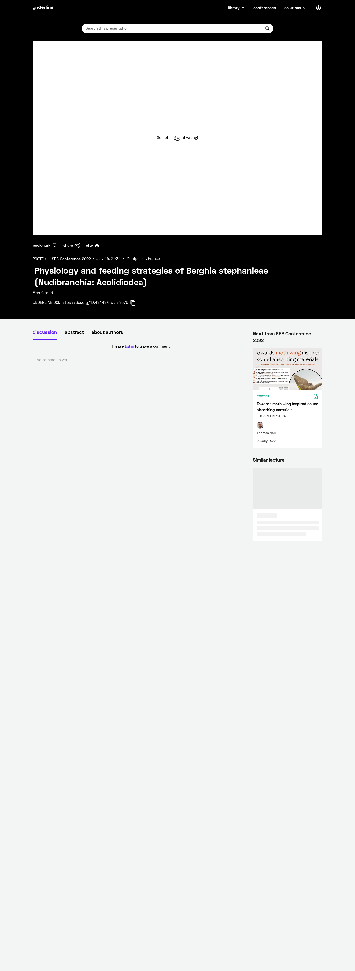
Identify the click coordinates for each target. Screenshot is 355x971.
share (68, 245)
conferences (264, 7)
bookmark (41, 245)
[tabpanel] (141, 353)
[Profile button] (318, 8)
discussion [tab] (45, 332)
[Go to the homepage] (43, 7)
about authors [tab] (107, 332)
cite (89, 245)
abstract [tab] (74, 332)
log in (129, 347)
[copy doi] (136, 303)
